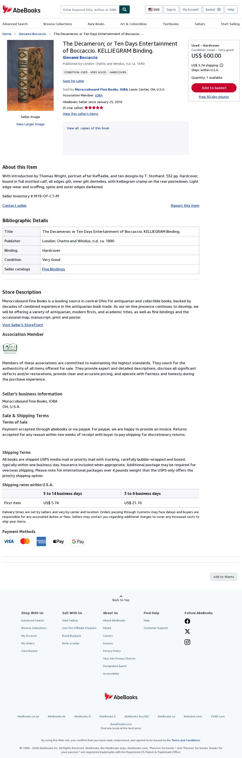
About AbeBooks (114, 620)
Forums (108, 643)
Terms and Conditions (186, 740)
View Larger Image (30, 124)
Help (231, 9)
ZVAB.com (218, 716)
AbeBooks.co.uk (28, 716)
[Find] (124, 9)
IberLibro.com (193, 716)
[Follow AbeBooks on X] (187, 631)
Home (6, 34)
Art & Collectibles (133, 24)
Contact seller (14, 205)
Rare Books (96, 24)
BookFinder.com (121, 726)
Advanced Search (15, 24)
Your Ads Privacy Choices (119, 658)
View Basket (29, 651)
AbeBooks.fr (82, 716)
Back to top (121, 600)
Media (107, 628)
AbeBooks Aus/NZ (136, 716)
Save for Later (73, 81)
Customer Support (156, 628)
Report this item (185, 205)
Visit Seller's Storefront (22, 324)
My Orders (28, 643)
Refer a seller (70, 643)
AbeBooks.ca (166, 716)
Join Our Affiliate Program (79, 628)
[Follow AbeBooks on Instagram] (187, 643)
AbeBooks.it (107, 716)
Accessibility (111, 673)
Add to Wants (223, 577)
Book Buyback (71, 635)
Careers (108, 635)
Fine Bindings (53, 269)
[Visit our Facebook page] (187, 621)
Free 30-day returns (214, 97)
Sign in (171, 9)
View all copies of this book (88, 128)
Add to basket (214, 87)
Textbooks (171, 24)
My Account (191, 9)
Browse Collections (57, 24)
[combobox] (89, 9)
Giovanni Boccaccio (32, 34)
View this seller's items (80, 114)
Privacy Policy (112, 651)
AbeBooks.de (56, 716)
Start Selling (230, 24)
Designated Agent (114, 666)
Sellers (200, 24)
